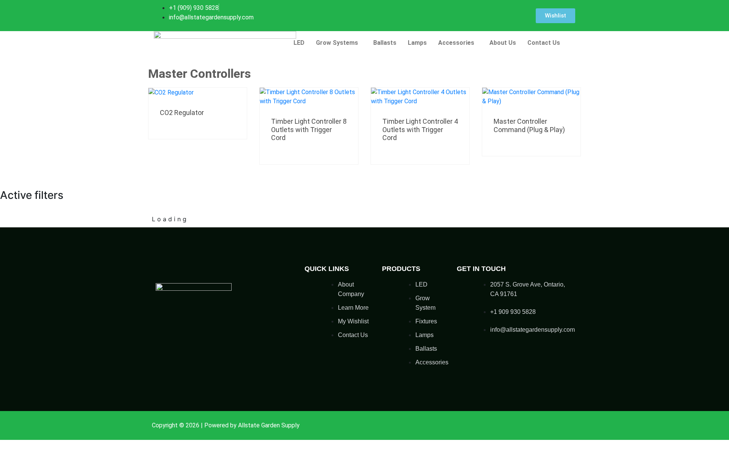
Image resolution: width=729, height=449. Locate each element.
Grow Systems (337, 42)
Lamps (417, 42)
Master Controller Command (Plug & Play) (529, 125)
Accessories (456, 42)
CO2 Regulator (182, 113)
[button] (339, 43)
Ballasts (384, 42)
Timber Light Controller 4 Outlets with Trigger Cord (420, 129)
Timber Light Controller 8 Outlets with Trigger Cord (309, 129)
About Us (502, 42)
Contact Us (543, 42)
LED (299, 42)
